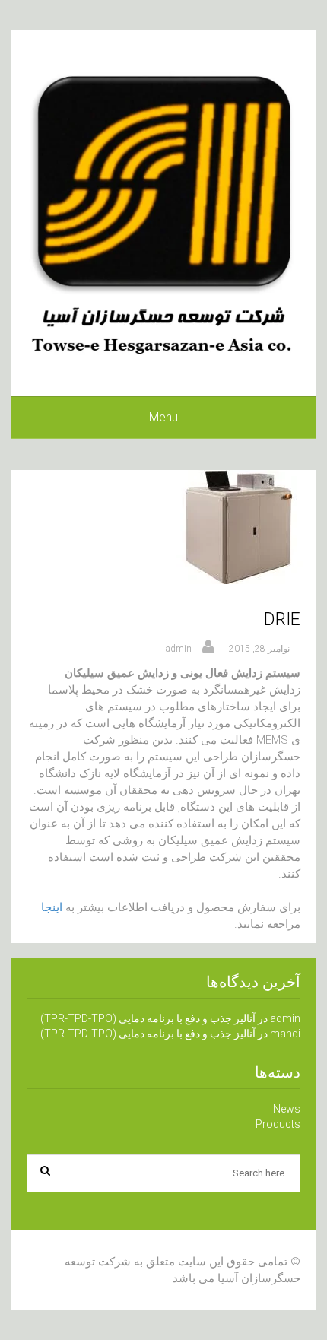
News (286, 1109)
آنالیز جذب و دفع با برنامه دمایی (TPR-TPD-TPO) (148, 1018)
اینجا (51, 907)
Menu (163, 417)
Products (278, 1124)
